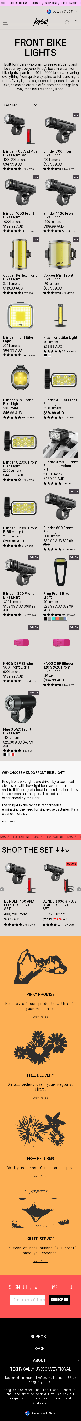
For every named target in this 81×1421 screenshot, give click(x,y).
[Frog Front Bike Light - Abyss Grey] (49, 618)
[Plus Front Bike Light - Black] (45, 355)
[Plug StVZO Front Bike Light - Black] (5, 754)
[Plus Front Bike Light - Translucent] (49, 355)
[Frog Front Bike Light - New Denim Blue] (65, 618)
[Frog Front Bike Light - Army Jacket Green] (61, 618)
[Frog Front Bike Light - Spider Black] (45, 618)
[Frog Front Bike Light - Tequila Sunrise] (57, 618)
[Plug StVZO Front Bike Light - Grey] (9, 754)
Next (79, 889)
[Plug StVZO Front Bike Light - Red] (13, 754)
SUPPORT (39, 1336)
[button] (12, 169)
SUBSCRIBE (59, 1300)
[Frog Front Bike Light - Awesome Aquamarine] (53, 618)
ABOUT (39, 1360)
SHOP (39, 1348)
